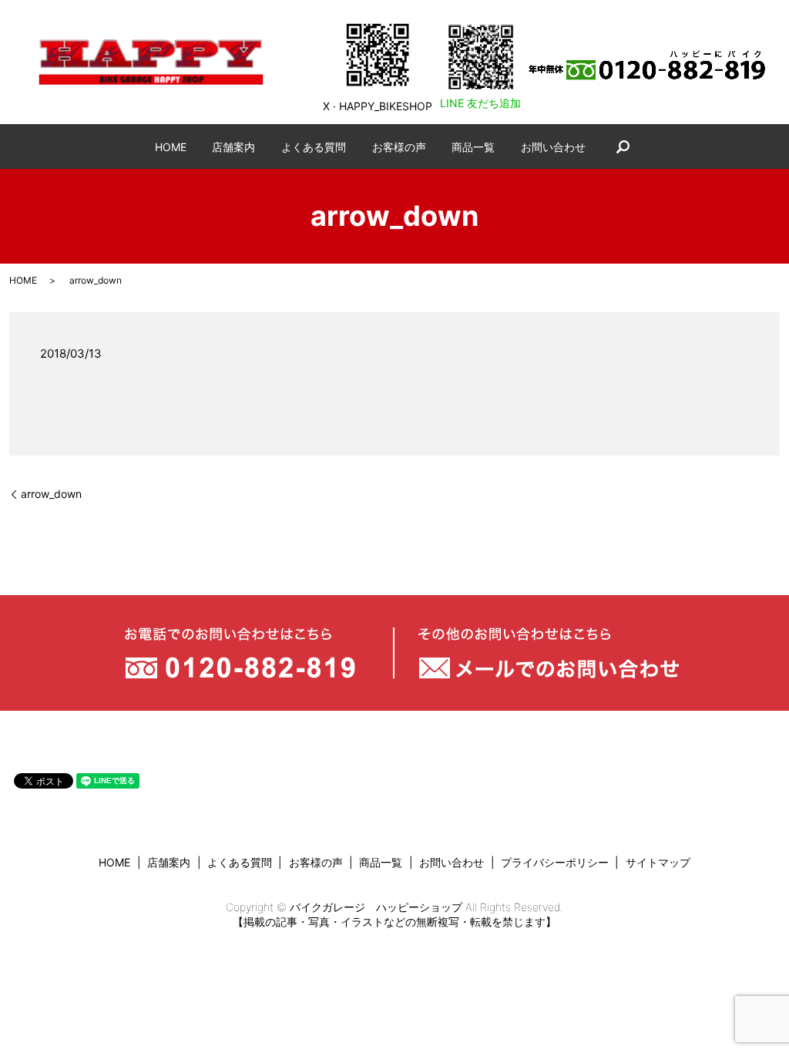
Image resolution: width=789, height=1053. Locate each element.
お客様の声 (399, 146)
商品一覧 (473, 146)
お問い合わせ (553, 146)
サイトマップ (658, 862)
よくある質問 (313, 146)
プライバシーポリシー (555, 862)
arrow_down (51, 493)
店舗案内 (233, 146)
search (622, 146)
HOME (170, 146)
